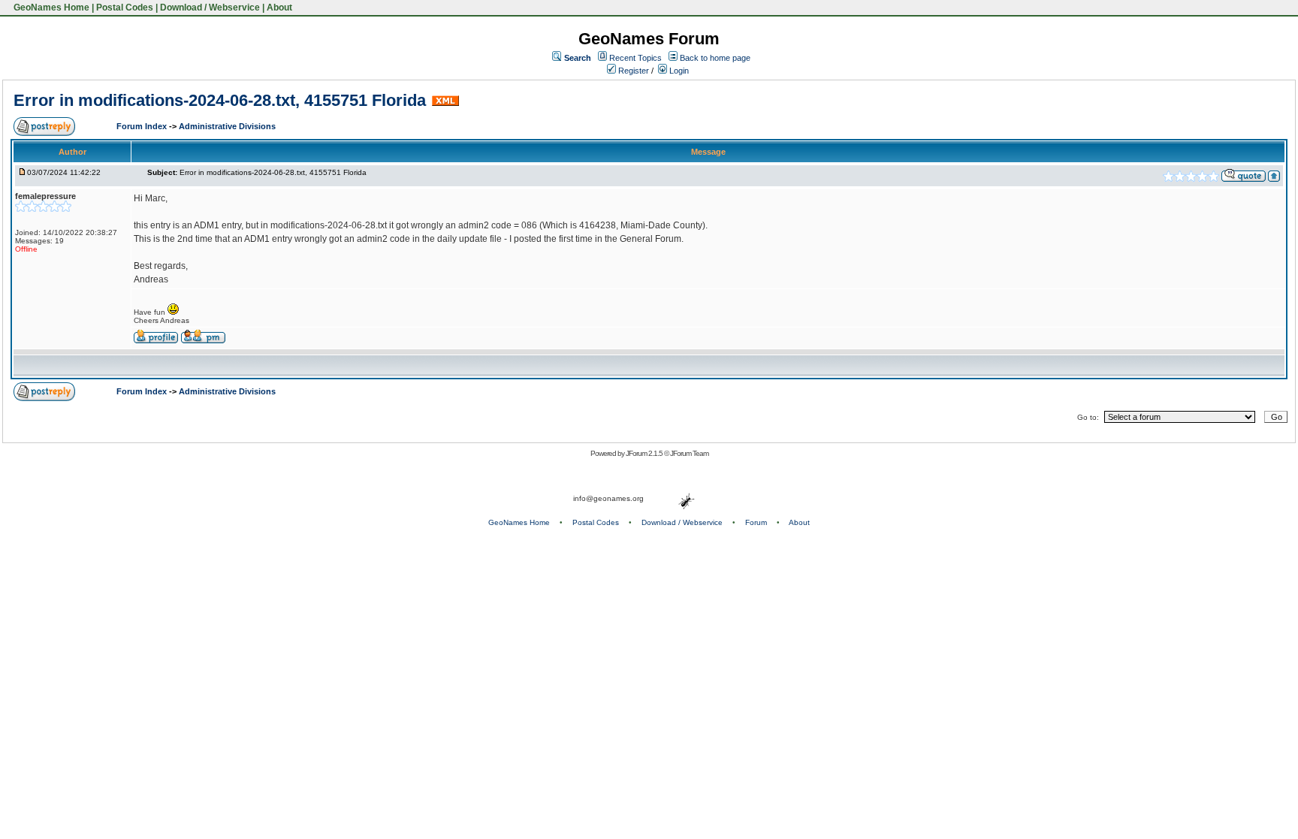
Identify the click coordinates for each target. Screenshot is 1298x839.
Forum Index (142, 126)
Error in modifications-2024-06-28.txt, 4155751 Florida (220, 100)
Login (678, 70)
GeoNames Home (50, 7)
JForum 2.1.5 (645, 453)
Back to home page (715, 57)
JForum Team (689, 453)
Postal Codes (124, 7)
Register (632, 70)
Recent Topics (635, 57)
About (279, 7)
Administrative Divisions (227, 126)
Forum (756, 522)
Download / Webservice (210, 7)
